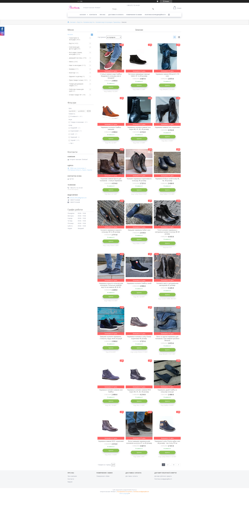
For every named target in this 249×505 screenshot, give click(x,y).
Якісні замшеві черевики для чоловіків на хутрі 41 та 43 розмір (139, 442)
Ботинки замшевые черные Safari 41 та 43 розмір (139, 75)
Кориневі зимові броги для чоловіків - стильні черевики (111, 180)
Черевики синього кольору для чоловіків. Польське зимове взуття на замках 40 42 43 (111, 285)
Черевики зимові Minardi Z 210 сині (167, 75)
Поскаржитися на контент (124, 491)
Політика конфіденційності (155, 14)
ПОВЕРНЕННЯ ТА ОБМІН (134, 14)
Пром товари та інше (76, 80)
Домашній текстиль (75, 58)
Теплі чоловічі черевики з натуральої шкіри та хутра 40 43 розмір (167, 232)
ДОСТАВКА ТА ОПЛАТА (115, 14)
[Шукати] (153, 9)
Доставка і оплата (131, 476)
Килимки (72, 69)
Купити (111, 87)
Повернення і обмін (102, 476)
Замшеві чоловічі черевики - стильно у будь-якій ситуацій (111, 337)
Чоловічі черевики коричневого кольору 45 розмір (139, 180)
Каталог (73, 22)
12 (173, 465)
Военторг (72, 73)
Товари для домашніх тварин (76, 85)
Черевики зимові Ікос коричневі (167, 127)
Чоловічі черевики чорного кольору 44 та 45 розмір (110, 231)
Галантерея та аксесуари (74, 39)
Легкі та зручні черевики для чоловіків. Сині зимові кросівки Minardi (167, 338)
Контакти (71, 479)
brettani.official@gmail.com (78, 198)
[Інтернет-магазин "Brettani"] (74, 7)
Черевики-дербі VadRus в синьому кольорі (167, 391)
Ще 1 (71, 143)
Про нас (102, 14)
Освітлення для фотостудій (74, 48)
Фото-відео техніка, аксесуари (75, 53)
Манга (71, 62)
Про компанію (72, 476)
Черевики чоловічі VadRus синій (139, 283)
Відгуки (70, 482)
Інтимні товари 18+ (75, 95)
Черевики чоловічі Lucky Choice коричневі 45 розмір (139, 337)
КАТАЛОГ (83, 14)
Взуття (79, 22)
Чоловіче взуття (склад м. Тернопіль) (108, 22)
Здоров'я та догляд (75, 76)
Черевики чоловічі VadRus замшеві (111, 128)
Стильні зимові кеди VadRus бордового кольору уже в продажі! (111, 76)
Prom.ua (134, 490)
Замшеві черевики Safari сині (139, 230)
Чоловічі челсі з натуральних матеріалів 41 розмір (167, 284)
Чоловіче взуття (88, 22)
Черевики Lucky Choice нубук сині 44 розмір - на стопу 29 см (167, 442)
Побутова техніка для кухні (76, 90)
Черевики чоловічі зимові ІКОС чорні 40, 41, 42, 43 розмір (139, 391)
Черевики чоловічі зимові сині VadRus (111, 391)
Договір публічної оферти (163, 476)
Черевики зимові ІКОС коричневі (111, 441)
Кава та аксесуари (75, 65)
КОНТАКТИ (93, 14)
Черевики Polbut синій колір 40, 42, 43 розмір (167, 180)
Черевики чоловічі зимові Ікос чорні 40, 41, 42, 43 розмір (139, 128)
